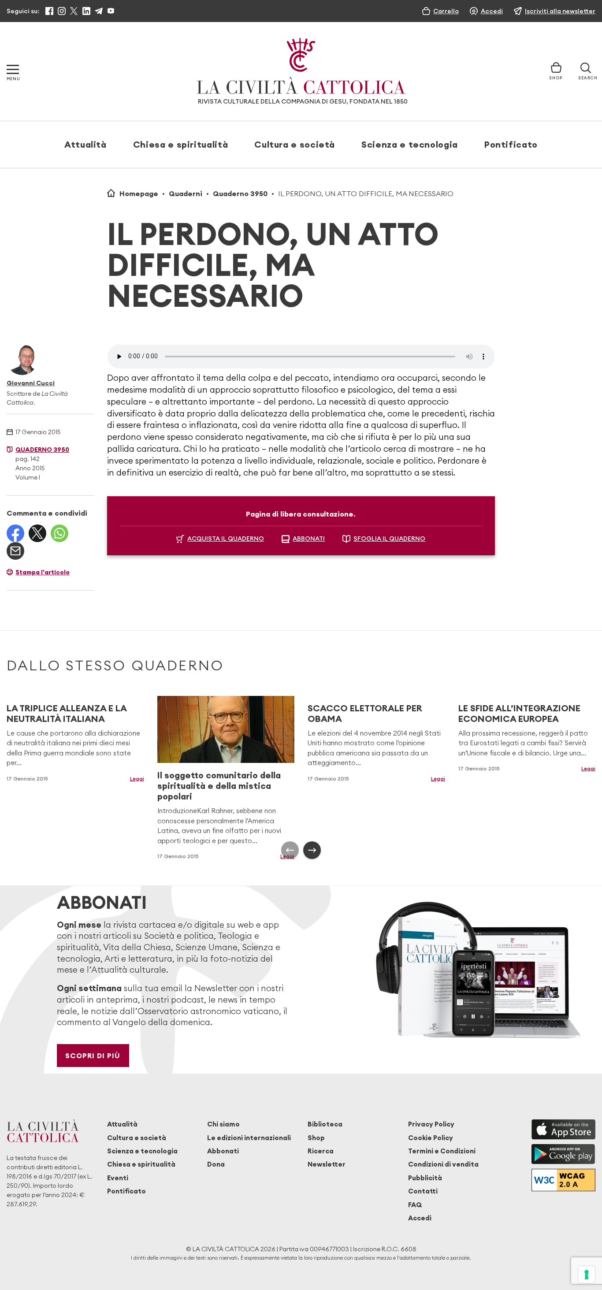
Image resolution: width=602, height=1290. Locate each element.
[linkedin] (86, 11)
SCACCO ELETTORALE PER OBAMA (365, 713)
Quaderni (185, 193)
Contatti (423, 1191)
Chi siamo (223, 1124)
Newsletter (327, 1164)
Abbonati (223, 1151)
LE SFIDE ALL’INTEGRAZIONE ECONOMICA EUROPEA (519, 713)
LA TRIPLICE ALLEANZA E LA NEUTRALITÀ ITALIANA (66, 713)
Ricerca (321, 1151)
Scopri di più (92, 1055)
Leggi (137, 778)
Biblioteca (325, 1124)
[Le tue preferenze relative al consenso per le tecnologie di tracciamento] (586, 1274)
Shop (316, 1138)
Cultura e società (294, 144)
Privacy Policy (431, 1124)
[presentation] (290, 850)
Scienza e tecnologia (409, 144)
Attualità (85, 144)
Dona (216, 1164)
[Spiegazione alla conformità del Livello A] (563, 1180)
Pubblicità (425, 1178)
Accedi (419, 1218)
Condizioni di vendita (443, 1164)
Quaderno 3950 (240, 193)
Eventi (117, 1178)
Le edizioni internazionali (249, 1138)
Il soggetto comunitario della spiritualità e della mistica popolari (219, 786)
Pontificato (511, 144)
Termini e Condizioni (442, 1151)
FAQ (415, 1205)
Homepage (138, 193)
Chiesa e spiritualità (180, 144)
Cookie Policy (430, 1138)
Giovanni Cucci (31, 383)
